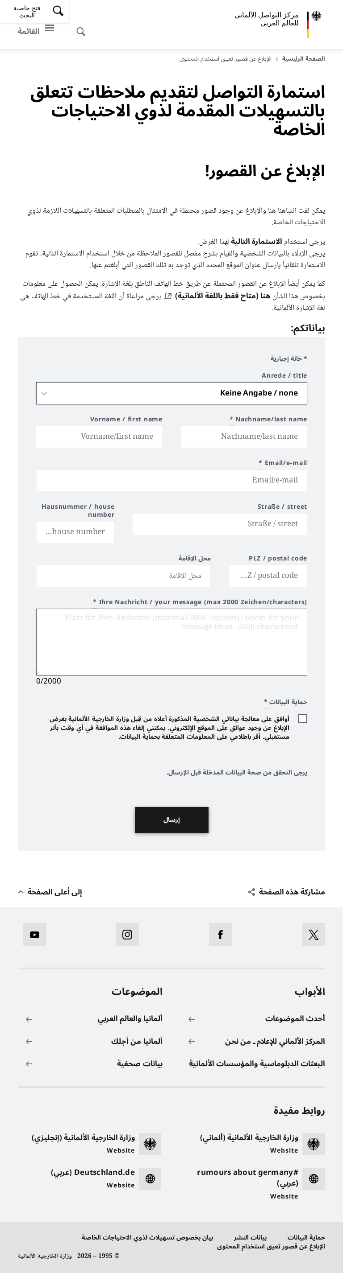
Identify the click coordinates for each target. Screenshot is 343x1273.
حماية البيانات (306, 1237)
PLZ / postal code (278, 560)
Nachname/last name (268, 421)
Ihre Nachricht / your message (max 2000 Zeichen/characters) (200, 603)
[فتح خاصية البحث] (83, 27)
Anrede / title (284, 377)
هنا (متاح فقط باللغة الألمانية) (223, 296)
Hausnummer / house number (78, 512)
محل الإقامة (195, 560)
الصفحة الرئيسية (303, 59)
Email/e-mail (283, 464)
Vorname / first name (126, 421)
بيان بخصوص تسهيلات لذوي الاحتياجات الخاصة (147, 1237)
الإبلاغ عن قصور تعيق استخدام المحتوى (271, 1246)
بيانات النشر (250, 1237)
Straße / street (282, 508)
